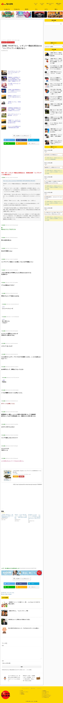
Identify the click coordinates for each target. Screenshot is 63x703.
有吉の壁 (22, 694)
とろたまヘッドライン (47, 695)
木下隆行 (6, 594)
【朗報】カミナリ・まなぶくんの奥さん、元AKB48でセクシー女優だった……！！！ (56, 142)
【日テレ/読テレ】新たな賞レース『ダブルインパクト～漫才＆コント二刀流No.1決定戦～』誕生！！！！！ (56, 91)
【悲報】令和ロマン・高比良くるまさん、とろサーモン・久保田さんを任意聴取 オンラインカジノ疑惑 (56, 61)
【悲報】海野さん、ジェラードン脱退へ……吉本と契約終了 (56, 135)
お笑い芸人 (4, 592)
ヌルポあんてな (7, 9)
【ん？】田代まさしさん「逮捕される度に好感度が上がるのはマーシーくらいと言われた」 (56, 67)
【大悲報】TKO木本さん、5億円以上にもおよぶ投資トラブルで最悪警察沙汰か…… (7, 516)
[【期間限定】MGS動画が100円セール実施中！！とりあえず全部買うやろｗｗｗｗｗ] (4, 110)
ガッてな (44, 693)
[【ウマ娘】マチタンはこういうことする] (4, 85)
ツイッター (42, 4)
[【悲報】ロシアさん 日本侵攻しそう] (4, 104)
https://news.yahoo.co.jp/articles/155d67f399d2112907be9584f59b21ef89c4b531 (19, 180)
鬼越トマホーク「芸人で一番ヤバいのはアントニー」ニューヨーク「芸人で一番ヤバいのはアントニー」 (56, 112)
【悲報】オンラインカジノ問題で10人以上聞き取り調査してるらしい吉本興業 (56, 119)
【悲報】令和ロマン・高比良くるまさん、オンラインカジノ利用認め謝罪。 (56, 54)
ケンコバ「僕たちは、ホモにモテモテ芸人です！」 (56, 123)
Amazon (15, 476)
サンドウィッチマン (24, 691)
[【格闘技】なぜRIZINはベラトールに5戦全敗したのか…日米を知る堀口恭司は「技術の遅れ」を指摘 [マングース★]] (4, 79)
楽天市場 (21, 476)
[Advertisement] (21, 29)
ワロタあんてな (17, 9)
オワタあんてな (46, 691)
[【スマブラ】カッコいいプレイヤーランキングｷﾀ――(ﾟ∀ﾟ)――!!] (4, 73)
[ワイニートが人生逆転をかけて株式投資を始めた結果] (4, 128)
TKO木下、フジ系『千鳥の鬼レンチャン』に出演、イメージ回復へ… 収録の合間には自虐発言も (21, 516)
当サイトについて (50, 4)
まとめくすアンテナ (46, 696)
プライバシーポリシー (25, 688)
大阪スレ (56, 9)
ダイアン (46, 9)
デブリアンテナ (46, 694)
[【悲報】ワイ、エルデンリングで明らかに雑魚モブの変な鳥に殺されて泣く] (4, 122)
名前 (3, 660)
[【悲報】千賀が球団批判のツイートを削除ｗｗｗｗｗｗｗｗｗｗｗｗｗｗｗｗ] (4, 91)
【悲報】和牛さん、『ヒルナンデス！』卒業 (18, 610)
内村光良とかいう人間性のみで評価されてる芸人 (19, 619)
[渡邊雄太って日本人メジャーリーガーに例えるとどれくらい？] (4, 98)
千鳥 (22, 690)
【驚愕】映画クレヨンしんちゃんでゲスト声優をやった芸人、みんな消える (56, 130)
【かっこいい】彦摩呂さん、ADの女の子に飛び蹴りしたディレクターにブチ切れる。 (56, 79)
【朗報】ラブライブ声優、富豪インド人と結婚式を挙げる (56, 104)
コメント (21, 646)
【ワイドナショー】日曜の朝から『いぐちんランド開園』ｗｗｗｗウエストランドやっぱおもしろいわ (56, 99)
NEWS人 (44, 690)
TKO (3, 594)
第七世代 (26, 9)
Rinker (16, 473)
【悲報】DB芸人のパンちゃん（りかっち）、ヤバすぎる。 (56, 72)
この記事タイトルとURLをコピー (22, 135)
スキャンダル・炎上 (10, 592)
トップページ (39, 688)
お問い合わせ (58, 4)
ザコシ (36, 9)
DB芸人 (22, 693)
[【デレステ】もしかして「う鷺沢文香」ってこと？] (4, 116)
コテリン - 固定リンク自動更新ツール (2, 71)
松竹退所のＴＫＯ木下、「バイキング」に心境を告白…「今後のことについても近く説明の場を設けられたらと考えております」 (34, 517)
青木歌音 (9, 594)
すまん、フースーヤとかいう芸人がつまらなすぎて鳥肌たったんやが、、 (56, 85)
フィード (35, 4)
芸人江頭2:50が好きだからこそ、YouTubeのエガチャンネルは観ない (23, 628)
